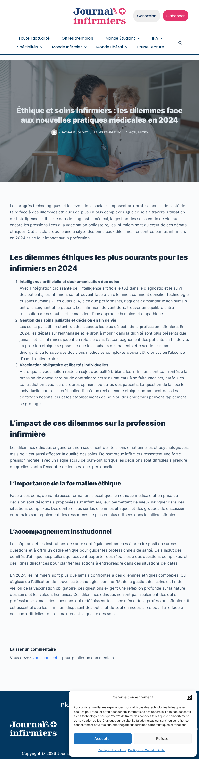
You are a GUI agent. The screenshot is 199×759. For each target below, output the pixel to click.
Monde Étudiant (120, 38)
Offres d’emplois (77, 38)
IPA (155, 38)
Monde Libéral (109, 47)
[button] (189, 697)
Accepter (102, 738)
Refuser (163, 738)
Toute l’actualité (34, 38)
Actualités (138, 132)
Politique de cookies (112, 750)
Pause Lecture (150, 47)
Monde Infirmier (67, 47)
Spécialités (27, 47)
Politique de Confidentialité (146, 750)
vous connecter (47, 657)
